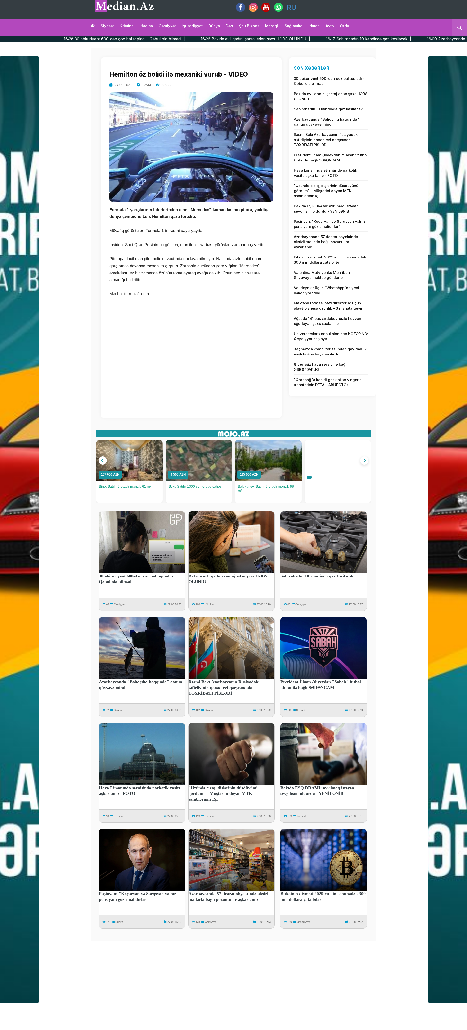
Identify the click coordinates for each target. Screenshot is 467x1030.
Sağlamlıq (294, 25)
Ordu (344, 25)
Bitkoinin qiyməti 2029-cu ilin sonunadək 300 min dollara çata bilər (330, 260)
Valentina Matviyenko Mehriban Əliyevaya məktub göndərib (322, 275)
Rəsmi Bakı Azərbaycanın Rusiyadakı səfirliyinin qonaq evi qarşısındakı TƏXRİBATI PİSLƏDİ (326, 139)
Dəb (229, 25)
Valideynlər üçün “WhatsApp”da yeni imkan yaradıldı (326, 290)
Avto (329, 25)
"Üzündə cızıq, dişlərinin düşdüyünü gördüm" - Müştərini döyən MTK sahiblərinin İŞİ (326, 190)
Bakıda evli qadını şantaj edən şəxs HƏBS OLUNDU (331, 96)
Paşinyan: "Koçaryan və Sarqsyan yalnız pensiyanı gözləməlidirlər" (329, 224)
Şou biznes (249, 25)
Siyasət (107, 25)
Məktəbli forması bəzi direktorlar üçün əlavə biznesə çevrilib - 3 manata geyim (329, 306)
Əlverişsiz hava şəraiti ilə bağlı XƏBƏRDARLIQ (320, 367)
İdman (314, 25)
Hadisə (146, 25)
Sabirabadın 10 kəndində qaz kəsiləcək (328, 109)
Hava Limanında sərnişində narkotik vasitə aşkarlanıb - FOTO (325, 173)
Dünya (214, 25)
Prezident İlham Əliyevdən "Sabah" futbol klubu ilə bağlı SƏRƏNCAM (331, 157)
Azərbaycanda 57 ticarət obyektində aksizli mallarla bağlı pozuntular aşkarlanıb (326, 241)
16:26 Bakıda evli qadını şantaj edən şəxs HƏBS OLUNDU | (163, 38)
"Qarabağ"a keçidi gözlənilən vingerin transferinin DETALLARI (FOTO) (328, 382)
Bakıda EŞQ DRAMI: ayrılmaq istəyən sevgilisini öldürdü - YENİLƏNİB (326, 208)
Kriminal (127, 25)
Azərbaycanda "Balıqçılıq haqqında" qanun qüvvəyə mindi (326, 122)
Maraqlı (272, 25)
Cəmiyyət (167, 25)
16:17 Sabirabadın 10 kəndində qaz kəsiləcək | (276, 38)
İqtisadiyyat (192, 25)
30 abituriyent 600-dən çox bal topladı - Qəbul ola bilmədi (329, 81)
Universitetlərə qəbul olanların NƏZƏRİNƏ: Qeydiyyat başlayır (331, 336)
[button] (103, 460)
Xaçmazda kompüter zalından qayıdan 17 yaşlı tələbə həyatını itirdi (330, 351)
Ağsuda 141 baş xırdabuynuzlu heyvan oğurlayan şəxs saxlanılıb (327, 321)
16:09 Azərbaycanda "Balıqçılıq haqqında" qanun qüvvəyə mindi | (396, 38)
